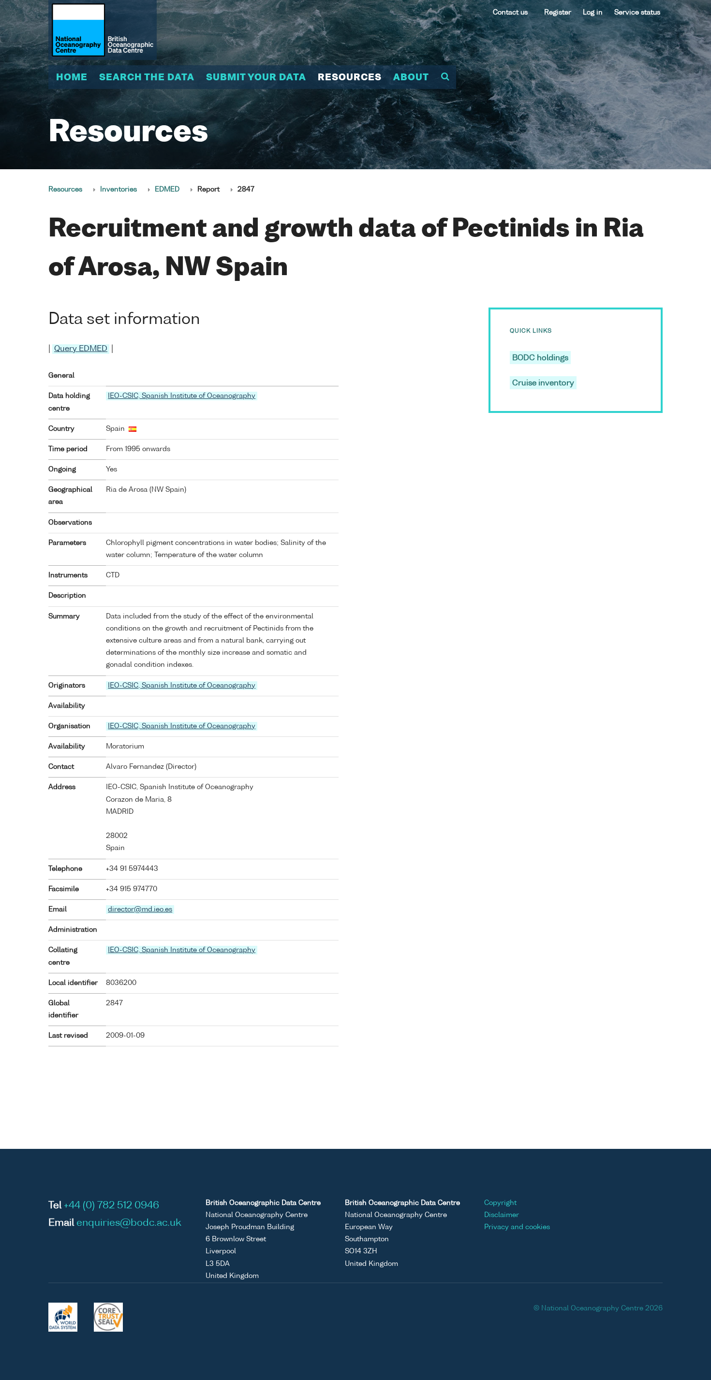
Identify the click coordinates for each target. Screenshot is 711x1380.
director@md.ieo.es (140, 909)
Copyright (500, 1203)
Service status (637, 12)
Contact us (510, 12)
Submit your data (256, 77)
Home (72, 77)
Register (557, 12)
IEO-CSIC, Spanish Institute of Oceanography (181, 396)
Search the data (146, 77)
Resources (350, 77)
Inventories (118, 189)
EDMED (167, 189)
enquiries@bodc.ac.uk (128, 1223)
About (411, 77)
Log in (593, 12)
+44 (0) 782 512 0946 (111, 1206)
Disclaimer (501, 1215)
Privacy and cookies (517, 1227)
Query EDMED (80, 349)
